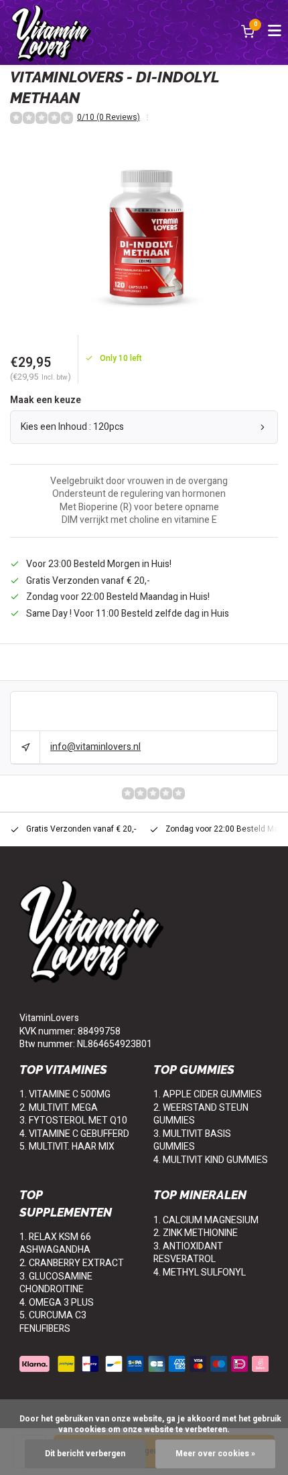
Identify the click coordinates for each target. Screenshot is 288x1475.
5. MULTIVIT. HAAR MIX (67, 1147)
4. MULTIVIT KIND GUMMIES (210, 1160)
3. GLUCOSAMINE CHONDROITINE (55, 1283)
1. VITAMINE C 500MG (65, 1094)
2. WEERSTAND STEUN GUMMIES (200, 1114)
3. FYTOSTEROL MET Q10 (73, 1120)
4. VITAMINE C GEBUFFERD (74, 1134)
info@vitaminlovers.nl (95, 747)
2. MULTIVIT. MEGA (58, 1108)
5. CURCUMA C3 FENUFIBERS (52, 1322)
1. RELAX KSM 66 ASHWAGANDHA (55, 1243)
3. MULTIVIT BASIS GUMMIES (192, 1140)
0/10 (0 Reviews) (108, 117)
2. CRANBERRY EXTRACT (71, 1263)
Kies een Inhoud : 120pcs (72, 427)
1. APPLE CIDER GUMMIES (207, 1094)
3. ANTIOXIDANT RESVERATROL (188, 1253)
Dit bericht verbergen (85, 1454)
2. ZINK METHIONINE (195, 1233)
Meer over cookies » (215, 1454)
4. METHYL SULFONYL (199, 1272)
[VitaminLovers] (51, 32)
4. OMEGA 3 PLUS (56, 1303)
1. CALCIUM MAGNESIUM (206, 1220)
